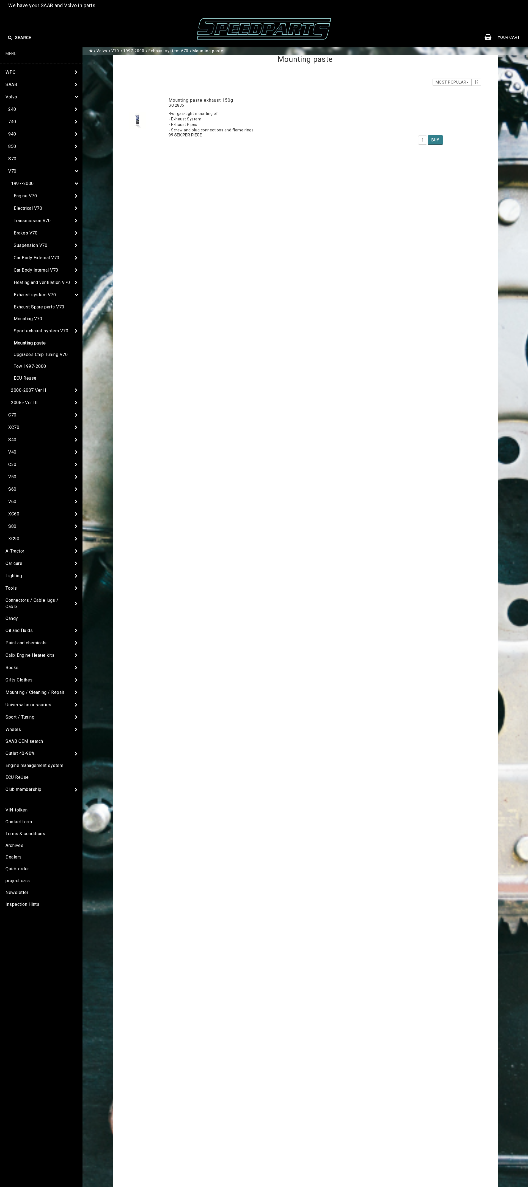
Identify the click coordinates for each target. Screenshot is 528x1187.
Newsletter (17, 892)
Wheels (13, 729)
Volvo (11, 97)
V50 (12, 476)
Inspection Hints (22, 904)
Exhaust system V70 (35, 294)
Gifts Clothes (19, 680)
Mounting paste (30, 343)
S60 (12, 489)
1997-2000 (22, 183)
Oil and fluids (19, 630)
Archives (14, 845)
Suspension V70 (30, 245)
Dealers (14, 857)
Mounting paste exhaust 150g (201, 100)
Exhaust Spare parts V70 (39, 307)
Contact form (19, 821)
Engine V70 (25, 195)
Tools (11, 588)
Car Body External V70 (36, 257)
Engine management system (34, 765)
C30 (12, 464)
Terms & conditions (25, 833)
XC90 (13, 538)
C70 (12, 415)
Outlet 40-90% (20, 753)
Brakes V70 (25, 233)
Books (12, 667)
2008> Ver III (24, 402)
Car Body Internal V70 (36, 270)
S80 (12, 526)
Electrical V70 (28, 208)
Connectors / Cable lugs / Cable (32, 603)
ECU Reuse (25, 378)
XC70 (13, 427)
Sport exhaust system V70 (41, 330)
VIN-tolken (17, 810)
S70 (12, 158)
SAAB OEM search (24, 741)
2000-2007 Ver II (28, 390)
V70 (12, 171)
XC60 (13, 514)
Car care (14, 563)
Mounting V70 (28, 318)
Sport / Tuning (20, 717)
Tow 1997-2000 (30, 366)
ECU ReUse (17, 777)
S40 (12, 439)
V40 (12, 452)
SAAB (11, 84)
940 (12, 134)
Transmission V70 (32, 220)
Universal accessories (28, 704)
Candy (12, 618)
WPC (11, 72)
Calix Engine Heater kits (30, 655)
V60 (12, 501)
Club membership (24, 789)
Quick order (17, 868)
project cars (18, 880)
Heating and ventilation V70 (42, 282)
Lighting (14, 575)
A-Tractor (15, 551)
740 (12, 121)
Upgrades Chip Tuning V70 (41, 354)
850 (12, 146)
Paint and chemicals (26, 642)
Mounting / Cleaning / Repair (35, 692)
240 (12, 109)
